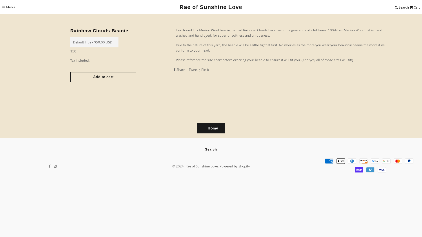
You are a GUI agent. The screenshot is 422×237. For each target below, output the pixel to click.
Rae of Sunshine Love (211, 7)
